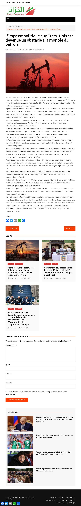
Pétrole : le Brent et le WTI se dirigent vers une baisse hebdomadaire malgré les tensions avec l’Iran (21, 271)
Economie (40, 49)
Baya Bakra (49, 278)
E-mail (8, 374)
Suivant (68, 228)
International (62, 500)
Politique (18, 309)
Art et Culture (59, 503)
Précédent (13, 228)
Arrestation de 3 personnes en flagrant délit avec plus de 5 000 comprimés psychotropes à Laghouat (58, 271)
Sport (71, 500)
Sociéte (55, 264)
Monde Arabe (51, 500)
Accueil (8, 2)
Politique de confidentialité (21, 2)
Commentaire (11, 345)
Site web (9, 383)
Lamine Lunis (11, 49)
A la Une (34, 49)
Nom (8, 365)
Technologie (71, 503)
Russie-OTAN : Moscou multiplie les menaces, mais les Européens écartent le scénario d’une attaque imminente (54, 419)
